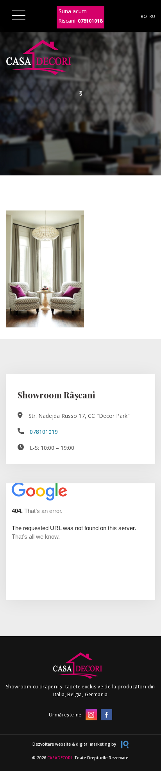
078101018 (90, 20)
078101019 (44, 431)
